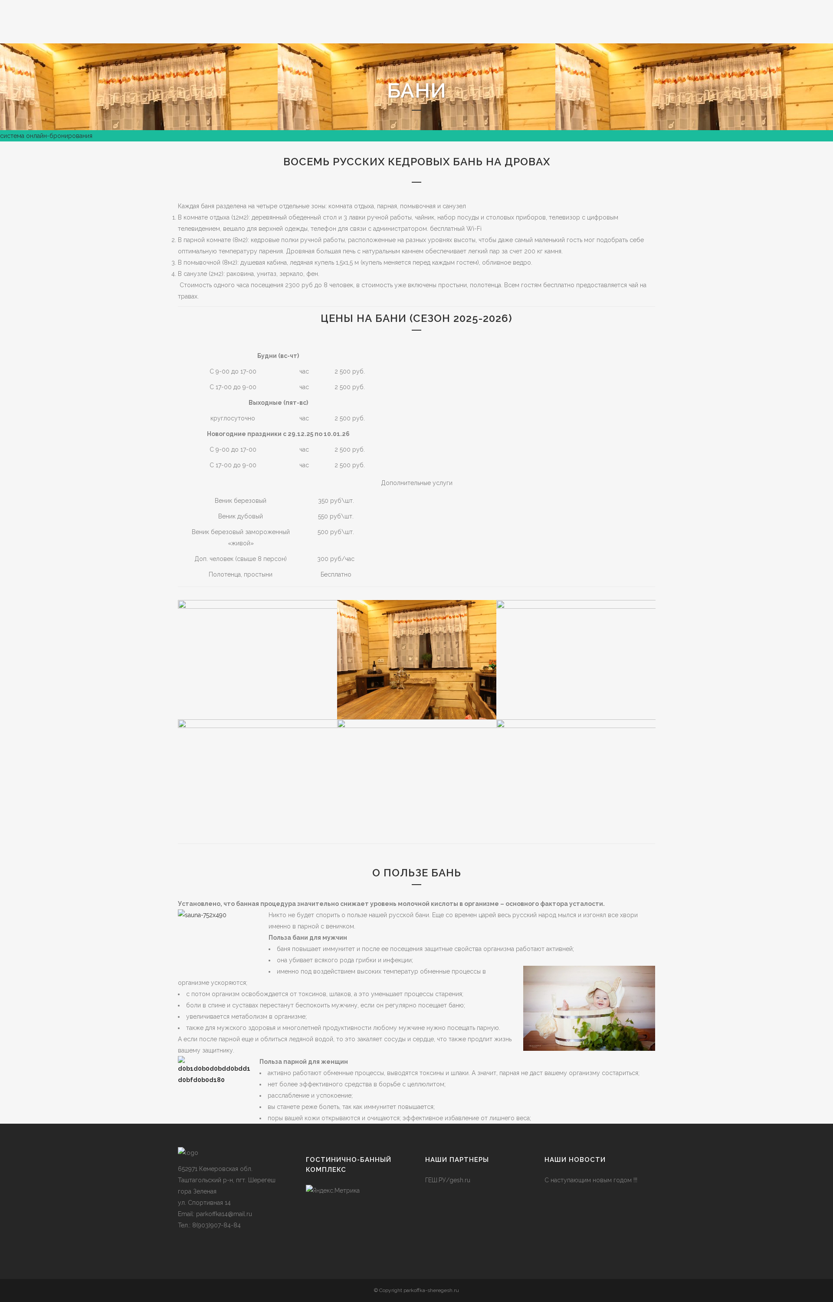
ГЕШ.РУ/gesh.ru (447, 1180)
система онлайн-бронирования (46, 135)
